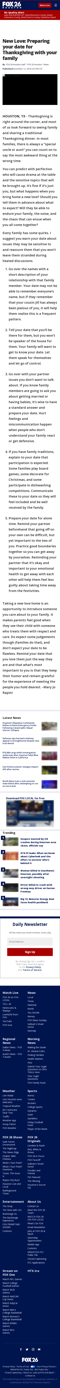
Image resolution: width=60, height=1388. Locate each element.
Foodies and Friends (34, 1172)
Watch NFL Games (12, 1279)
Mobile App (33, 1244)
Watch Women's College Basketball (12, 1318)
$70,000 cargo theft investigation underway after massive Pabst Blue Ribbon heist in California (20, 755)
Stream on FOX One (10, 1273)
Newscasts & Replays (9, 1009)
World (31, 1008)
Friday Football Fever (35, 1124)
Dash (30, 1114)
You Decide (33, 1012)
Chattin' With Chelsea (9, 1157)
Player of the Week (37, 1128)
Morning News (34, 1041)
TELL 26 (7, 1003)
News (46, 64)
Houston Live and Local (12, 1185)
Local (30, 997)
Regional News (9, 1041)
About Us (34, 1201)
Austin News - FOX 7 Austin (12, 1055)
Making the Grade (37, 1047)
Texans (31, 1099)
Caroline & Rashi (36, 1145)
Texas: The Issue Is (11, 1175)
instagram (33, 1349)
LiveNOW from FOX (10, 1016)
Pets (30, 1062)
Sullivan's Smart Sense (36, 1025)
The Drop (7, 1206)
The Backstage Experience (10, 1219)
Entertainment (13, 1201)
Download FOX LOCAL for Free (25, 798)
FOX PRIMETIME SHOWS (11, 1226)
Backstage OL (10, 1213)
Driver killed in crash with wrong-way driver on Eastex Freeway (37, 888)
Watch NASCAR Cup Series (11, 1298)
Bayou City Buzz (11, 1179)
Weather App (9, 1120)
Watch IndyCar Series (10, 1304)
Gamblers (32, 1118)
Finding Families (36, 1054)
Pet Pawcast (34, 1177)
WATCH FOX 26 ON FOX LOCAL (36, 1218)
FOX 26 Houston (34, 64)
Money (31, 1016)
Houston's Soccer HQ (37, 1186)
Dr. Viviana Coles (36, 1051)
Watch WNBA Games (10, 1325)
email (39, 1349)
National (32, 1004)
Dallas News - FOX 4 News (12, 1049)
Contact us (33, 1206)
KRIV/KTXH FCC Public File (36, 1253)
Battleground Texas (9, 1192)
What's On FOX (35, 1223)
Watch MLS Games (8, 1331)
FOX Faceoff (34, 1159)
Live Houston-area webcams (12, 1101)
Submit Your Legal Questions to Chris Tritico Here (37, 1069)
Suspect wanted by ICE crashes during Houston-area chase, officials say (38, 842)
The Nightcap (9, 1148)
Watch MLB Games (9, 1291)
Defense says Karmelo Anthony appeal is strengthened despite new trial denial (21, 741)
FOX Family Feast (37, 1082)
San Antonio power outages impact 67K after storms (20, 768)
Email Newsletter (36, 1227)
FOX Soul (7, 1024)
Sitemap (32, 1030)
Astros (31, 1095)
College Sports (35, 1106)
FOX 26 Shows (12, 1137)
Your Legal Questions (33, 1077)
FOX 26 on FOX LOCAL (10, 999)
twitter (27, 1349)
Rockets (32, 1103)
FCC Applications (36, 1262)
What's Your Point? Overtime (12, 1168)
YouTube (7, 1021)
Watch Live (45, 5)
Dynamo (32, 1110)
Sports (32, 1091)
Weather (9, 1091)
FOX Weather (9, 1128)
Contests (7, 1231)
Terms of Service (32, 969)
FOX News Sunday (37, 1020)
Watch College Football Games (11, 1284)
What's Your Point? (12, 1162)
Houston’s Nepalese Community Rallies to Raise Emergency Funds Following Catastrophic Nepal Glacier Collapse (19, 726)
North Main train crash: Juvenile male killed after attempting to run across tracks (20, 783)
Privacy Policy (33, 967)
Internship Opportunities (35, 1239)
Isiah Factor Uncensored (9, 1143)
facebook (21, 1349)
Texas (31, 1001)
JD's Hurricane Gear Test (10, 1111)
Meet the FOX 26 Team (36, 1211)
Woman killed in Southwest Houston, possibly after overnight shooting (37, 874)
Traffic (6, 1116)
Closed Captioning (37, 1258)
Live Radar (8, 1095)
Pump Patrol (9, 1124)
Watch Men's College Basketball (12, 1311)
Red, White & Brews (34, 1151)
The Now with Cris (12, 1209)
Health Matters (35, 1058)
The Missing (34, 1180)
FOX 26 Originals (34, 1139)
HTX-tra (33, 1271)
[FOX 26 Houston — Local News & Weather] (12, 5)
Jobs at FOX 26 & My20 (36, 1232)
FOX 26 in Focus (36, 1156)
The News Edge (11, 1152)
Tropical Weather (11, 1105)
